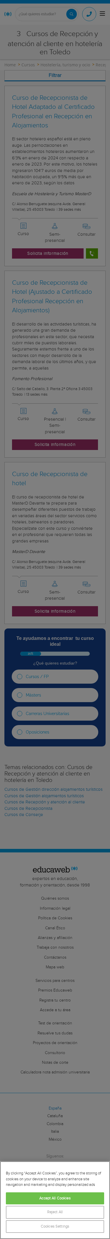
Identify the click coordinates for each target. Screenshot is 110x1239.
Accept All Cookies (54, 1198)
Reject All (55, 1212)
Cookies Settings (55, 1226)
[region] (55, 1200)
